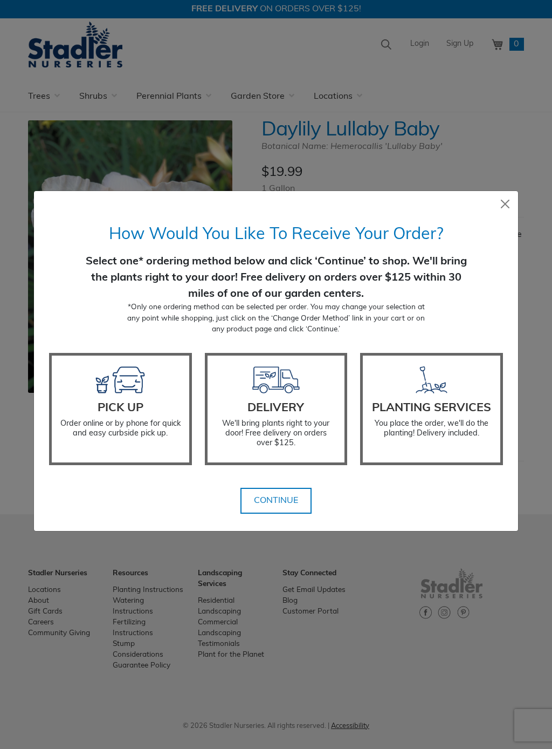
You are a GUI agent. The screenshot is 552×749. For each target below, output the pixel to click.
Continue (276, 500)
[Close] (505, 204)
